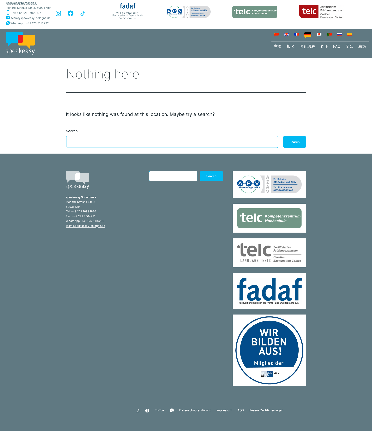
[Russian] (340, 34)
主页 (278, 46)
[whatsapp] (172, 410)
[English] (287, 34)
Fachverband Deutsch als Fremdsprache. (127, 17)
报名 (290, 46)
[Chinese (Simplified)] (276, 34)
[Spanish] (350, 34)
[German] (308, 35)
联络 (362, 46)
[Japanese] (319, 34)
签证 (324, 46)
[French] (297, 34)
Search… (73, 131)
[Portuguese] (329, 34)
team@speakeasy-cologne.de (30, 18)
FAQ (336, 46)
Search (211, 176)
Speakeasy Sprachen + (21, 2)
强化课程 (307, 46)
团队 (349, 46)
